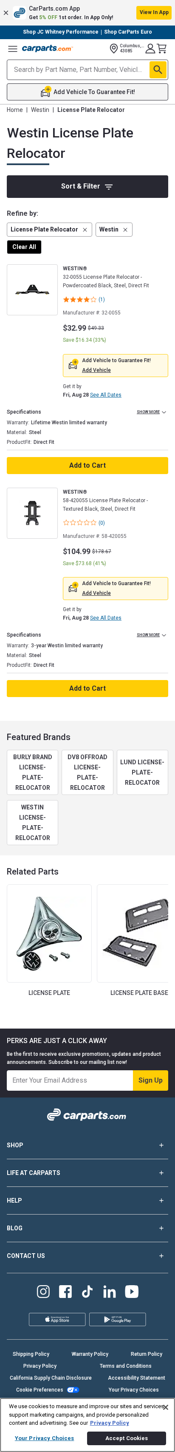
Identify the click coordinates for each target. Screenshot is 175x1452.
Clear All (24, 246)
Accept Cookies (126, 1438)
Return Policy (146, 1354)
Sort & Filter (80, 186)
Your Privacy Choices (134, 1390)
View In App (154, 12)
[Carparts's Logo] (47, 48)
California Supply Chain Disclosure (51, 1378)
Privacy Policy (39, 1366)
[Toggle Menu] (13, 48)
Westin (40, 109)
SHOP (15, 1145)
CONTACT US (26, 1255)
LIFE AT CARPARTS (33, 1172)
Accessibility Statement (136, 1378)
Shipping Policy (31, 1354)
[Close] (165, 1407)
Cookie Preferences (39, 1390)
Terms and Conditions (126, 1366)
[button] (87, 13)
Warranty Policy (90, 1354)
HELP (14, 1200)
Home (15, 109)
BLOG (15, 1228)
